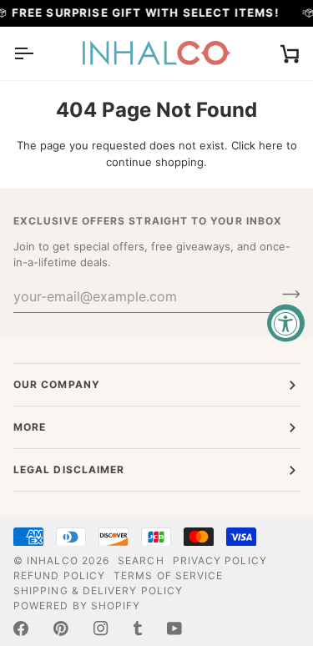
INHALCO (52, 560)
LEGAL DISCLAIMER (68, 469)
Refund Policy (59, 575)
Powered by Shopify (76, 605)
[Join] (286, 294)
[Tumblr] (138, 628)
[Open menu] (38, 53)
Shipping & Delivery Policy (98, 590)
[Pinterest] (60, 628)
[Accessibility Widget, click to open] (286, 323)
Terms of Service (168, 575)
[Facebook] (20, 628)
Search (141, 560)
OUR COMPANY (56, 384)
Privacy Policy (220, 560)
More (29, 427)
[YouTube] (174, 628)
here (271, 145)
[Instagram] (101, 628)
